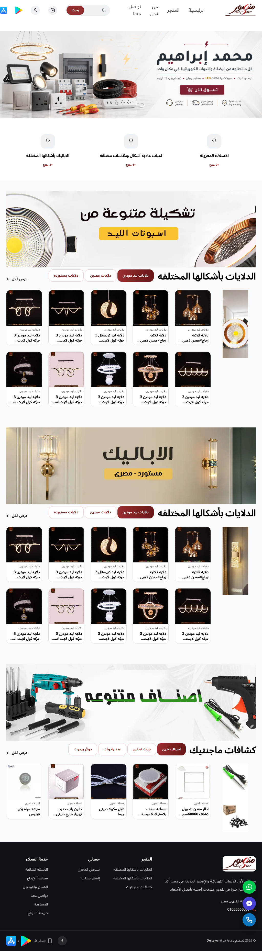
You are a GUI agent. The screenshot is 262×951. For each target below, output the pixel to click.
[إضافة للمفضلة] (182, 297)
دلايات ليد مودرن (136, 275)
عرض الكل (19, 279)
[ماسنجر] (249, 903)
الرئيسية (196, 10)
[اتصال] (249, 919)
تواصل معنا (134, 10)
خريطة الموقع (38, 913)
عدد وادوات (112, 749)
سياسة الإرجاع (37, 878)
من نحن (154, 10)
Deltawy (213, 940)
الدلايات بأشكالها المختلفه (132, 869)
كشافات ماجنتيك (139, 887)
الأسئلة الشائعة (36, 869)
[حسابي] (52, 10)
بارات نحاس (142, 749)
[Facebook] (62, 940)
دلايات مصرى (100, 275)
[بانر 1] (131, 74)
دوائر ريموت (83, 749)
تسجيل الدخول (89, 869)
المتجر (173, 10)
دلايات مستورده (66, 275)
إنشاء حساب (90, 878)
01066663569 (238, 909)
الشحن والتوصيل (35, 887)
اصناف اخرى (171, 749)
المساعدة (41, 904)
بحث (75, 10)
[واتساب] (249, 887)
